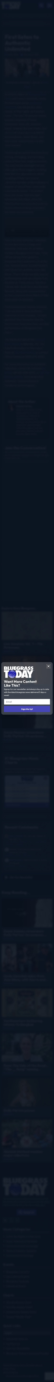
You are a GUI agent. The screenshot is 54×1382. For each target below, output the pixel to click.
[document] (27, 691)
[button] (48, 666)
